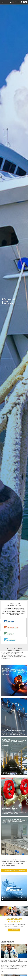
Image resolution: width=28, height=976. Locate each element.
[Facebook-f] (21, 2)
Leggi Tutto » (3, 971)
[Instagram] (26, 2)
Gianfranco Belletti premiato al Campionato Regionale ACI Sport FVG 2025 (14, 960)
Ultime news (7, 941)
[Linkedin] (24, 2)
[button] (2, 2)
